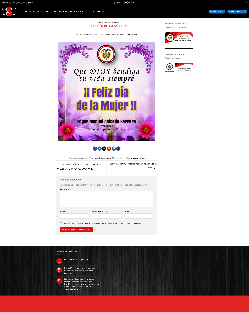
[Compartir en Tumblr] (118, 148)
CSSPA (91, 12)
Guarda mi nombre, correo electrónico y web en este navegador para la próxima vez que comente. (103, 223)
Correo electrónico (100, 211)
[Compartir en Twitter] (99, 148)
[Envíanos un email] (130, 2)
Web (127, 211)
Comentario (65, 189)
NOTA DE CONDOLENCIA (76, 259)
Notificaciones (78, 12)
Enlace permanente (138, 158)
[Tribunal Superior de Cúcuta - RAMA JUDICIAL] (9, 11)
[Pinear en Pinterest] (109, 148)
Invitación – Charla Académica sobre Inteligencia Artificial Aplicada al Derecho (80, 270)
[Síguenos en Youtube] (134, 2)
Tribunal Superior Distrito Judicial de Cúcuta (118, 34)
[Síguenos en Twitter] (126, 2)
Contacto (102, 12)
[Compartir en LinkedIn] (114, 148)
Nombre (64, 211)
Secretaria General (32, 12)
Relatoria (51, 12)
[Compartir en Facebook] (95, 148)
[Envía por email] (104, 148)
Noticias (63, 12)
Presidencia (98, 22)
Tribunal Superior (111, 22)
